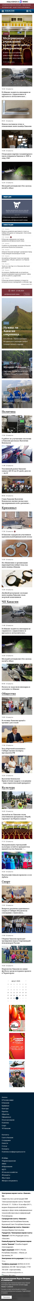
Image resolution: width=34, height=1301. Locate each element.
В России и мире (8, 1100)
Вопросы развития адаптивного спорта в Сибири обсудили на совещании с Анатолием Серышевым (16, 232)
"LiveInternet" (10, 1286)
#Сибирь (5, 1158)
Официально (6, 1117)
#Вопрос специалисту (10, 1181)
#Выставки (6, 1178)
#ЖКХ (4, 1164)
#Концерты (6, 1175)
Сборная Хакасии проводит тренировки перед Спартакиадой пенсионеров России (17, 252)
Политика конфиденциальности (13, 1152)
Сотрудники (6, 1140)
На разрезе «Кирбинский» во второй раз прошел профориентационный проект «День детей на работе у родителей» (16, 274)
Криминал (9, 508)
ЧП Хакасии (10, 601)
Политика (9, 411)
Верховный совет (7, 7)
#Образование (7, 1166)
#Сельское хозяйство (10, 1172)
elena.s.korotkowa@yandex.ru (12, 1272)
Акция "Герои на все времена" (21, 7)
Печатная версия (8, 1120)
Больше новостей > (26, 284)
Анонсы (4, 1097)
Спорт (6, 881)
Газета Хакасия (7, 1137)
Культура (8, 787)
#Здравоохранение (9, 1161)
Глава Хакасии (26, 5)
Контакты (5, 1135)
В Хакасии (5, 1103)
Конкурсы (5, 1149)
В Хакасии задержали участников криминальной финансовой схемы (13, 240)
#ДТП (4, 1169)
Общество (9, 693)
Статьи (4, 1146)
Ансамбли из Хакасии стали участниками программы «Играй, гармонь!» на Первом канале (15, 259)
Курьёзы (5, 1111)
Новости (5, 1143)
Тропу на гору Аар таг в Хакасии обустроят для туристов (16, 267)
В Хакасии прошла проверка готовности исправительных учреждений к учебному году (17, 281)
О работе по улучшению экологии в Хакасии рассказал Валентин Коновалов (16, 246)
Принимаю (6, 1297)
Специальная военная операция (11, 5)
